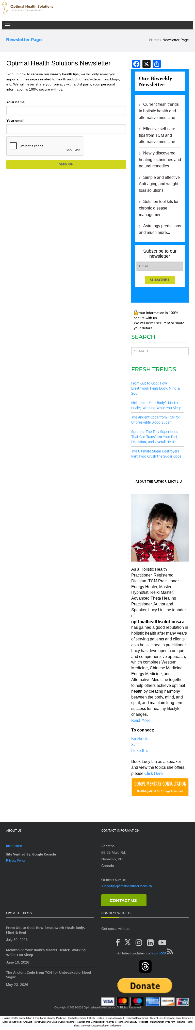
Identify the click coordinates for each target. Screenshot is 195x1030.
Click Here (153, 773)
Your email (15, 120)
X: (133, 744)
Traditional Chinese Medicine (50, 1017)
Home (153, 40)
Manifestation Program (162, 1021)
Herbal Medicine (77, 1017)
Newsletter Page (24, 39)
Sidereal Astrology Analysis (17, 1021)
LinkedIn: (139, 750)
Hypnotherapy (114, 1017)
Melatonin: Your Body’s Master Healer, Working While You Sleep (46, 952)
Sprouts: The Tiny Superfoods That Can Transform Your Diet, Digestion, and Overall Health (154, 436)
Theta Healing (96, 1017)
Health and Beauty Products (132, 1021)
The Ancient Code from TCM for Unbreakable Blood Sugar (48, 974)
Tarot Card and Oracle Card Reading (54, 1021)
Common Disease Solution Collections (101, 1025)
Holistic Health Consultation (17, 1017)
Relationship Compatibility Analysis (95, 1021)
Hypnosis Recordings (136, 1017)
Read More (140, 720)
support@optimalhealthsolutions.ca (126, 886)
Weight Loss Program (162, 1017)
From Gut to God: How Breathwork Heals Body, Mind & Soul (155, 388)
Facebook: (140, 738)
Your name (15, 102)
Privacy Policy (15, 860)
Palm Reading (183, 1017)
